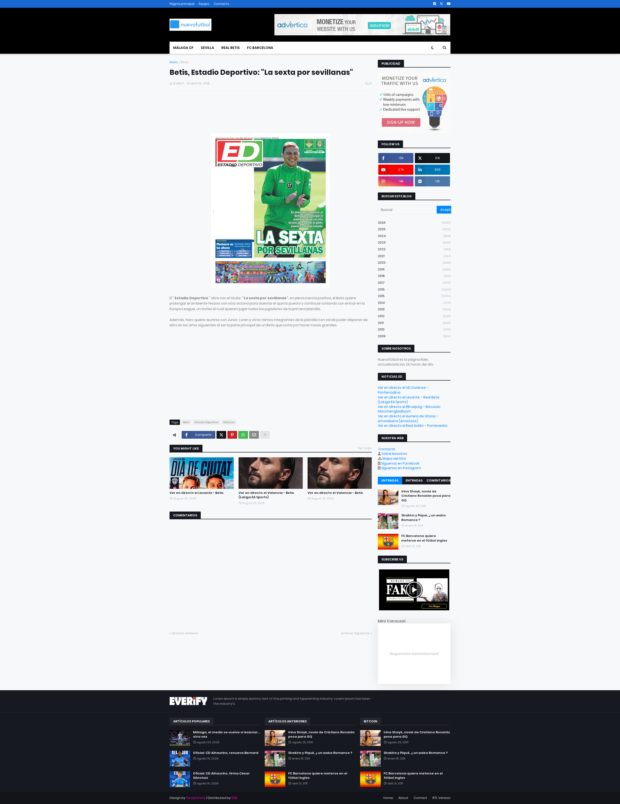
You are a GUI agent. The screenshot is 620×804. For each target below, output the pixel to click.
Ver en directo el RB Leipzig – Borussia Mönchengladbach (409, 409)
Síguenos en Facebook (400, 463)
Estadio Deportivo (206, 422)
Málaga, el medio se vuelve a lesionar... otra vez (226, 734)
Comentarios (438, 480)
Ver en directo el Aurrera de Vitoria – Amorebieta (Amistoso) (408, 418)
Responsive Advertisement (414, 653)
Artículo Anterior (185, 633)
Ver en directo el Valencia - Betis (335, 493)
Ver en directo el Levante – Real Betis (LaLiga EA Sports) (409, 400)
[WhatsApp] (243, 435)
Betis (185, 62)
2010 (414, 329)
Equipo (204, 4)
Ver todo (365, 448)
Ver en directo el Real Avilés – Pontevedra (412, 425)
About (403, 798)
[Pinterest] (232, 435)
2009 (414, 336)
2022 (414, 249)
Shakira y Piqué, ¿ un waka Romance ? (423, 517)
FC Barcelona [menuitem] (260, 47)
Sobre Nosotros (394, 453)
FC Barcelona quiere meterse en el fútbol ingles (424, 538)
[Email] (254, 435)
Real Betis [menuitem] (230, 47)
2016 (414, 289)
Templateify (196, 798)
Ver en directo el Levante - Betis (197, 493)
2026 (414, 222)
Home (388, 798)
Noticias (228, 422)
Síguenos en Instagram (401, 468)
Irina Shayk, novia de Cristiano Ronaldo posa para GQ (425, 495)
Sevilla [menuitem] (207, 47)
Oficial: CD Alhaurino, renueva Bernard (225, 753)
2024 (414, 236)
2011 (414, 323)
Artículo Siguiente (355, 633)
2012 (414, 316)
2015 (414, 296)
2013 (414, 309)
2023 (414, 242)
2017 (414, 282)
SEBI (234, 798)
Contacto (221, 4)
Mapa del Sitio (394, 458)
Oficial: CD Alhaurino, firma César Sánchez (221, 775)
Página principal (182, 4)
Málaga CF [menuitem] (183, 47)
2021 (414, 256)
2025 (414, 229)
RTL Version (441, 798)
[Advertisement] (226, 114)
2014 (414, 302)
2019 (414, 269)
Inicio (174, 62)
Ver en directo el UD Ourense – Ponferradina (403, 390)
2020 (414, 262)
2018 (414, 276)
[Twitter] (221, 435)
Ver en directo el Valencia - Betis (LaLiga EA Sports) (266, 495)
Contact (420, 798)
